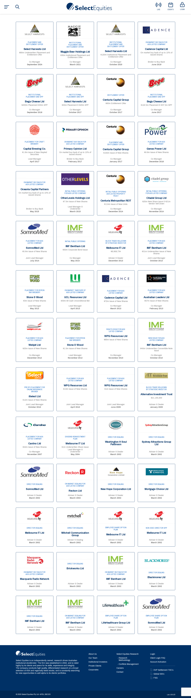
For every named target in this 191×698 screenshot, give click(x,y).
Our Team (93, 658)
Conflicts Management (129, 664)
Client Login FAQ (157, 658)
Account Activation (158, 662)
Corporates (93, 670)
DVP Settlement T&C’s (163, 670)
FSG (156, 678)
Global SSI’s (159, 674)
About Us (93, 654)
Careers (120, 668)
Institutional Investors (98, 662)
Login (152, 654)
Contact (119, 672)
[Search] (17, 7)
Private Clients (95, 666)
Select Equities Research (127, 654)
